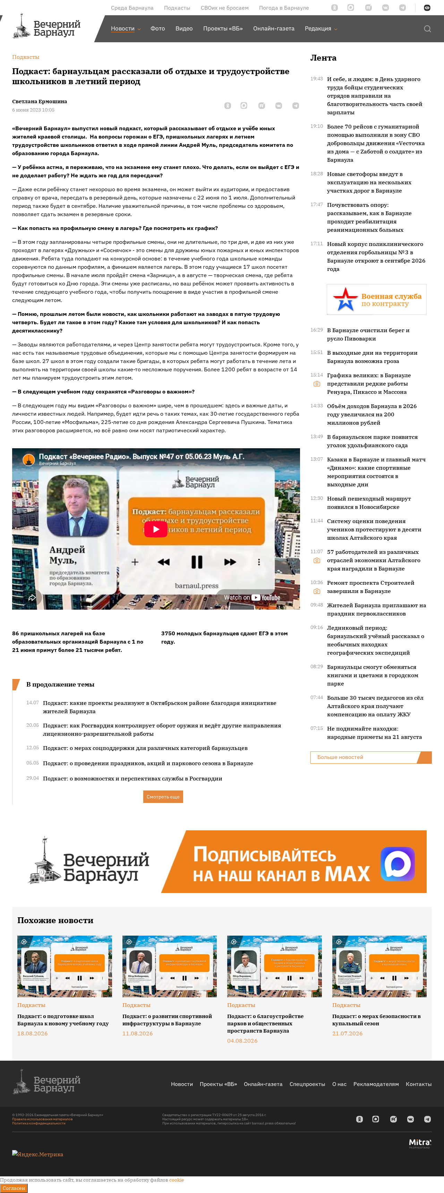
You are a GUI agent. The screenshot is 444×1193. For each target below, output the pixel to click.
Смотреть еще (163, 797)
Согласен (14, 1188)
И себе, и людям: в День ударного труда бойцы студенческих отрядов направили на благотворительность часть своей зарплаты (374, 96)
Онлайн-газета (263, 1083)
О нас (339, 1083)
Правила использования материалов (42, 1119)
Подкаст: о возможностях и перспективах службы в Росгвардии (132, 778)
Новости (182, 1083)
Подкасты (177, 7)
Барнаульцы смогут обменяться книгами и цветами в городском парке (372, 675)
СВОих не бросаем (225, 7)
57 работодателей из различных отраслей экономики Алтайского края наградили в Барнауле (373, 560)
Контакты (419, 1083)
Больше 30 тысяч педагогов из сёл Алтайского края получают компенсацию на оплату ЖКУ (375, 706)
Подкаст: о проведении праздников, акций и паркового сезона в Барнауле (148, 763)
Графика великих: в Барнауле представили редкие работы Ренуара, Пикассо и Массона (369, 383)
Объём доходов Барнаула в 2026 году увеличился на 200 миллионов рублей (372, 414)
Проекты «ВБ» (218, 1083)
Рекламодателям (376, 1083)
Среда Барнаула (132, 7)
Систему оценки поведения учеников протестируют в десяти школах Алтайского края (374, 529)
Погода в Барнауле (284, 7)
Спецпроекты (307, 1083)
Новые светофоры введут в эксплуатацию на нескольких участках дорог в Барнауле (369, 182)
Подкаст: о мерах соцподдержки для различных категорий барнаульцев (145, 747)
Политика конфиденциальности (39, 1123)
